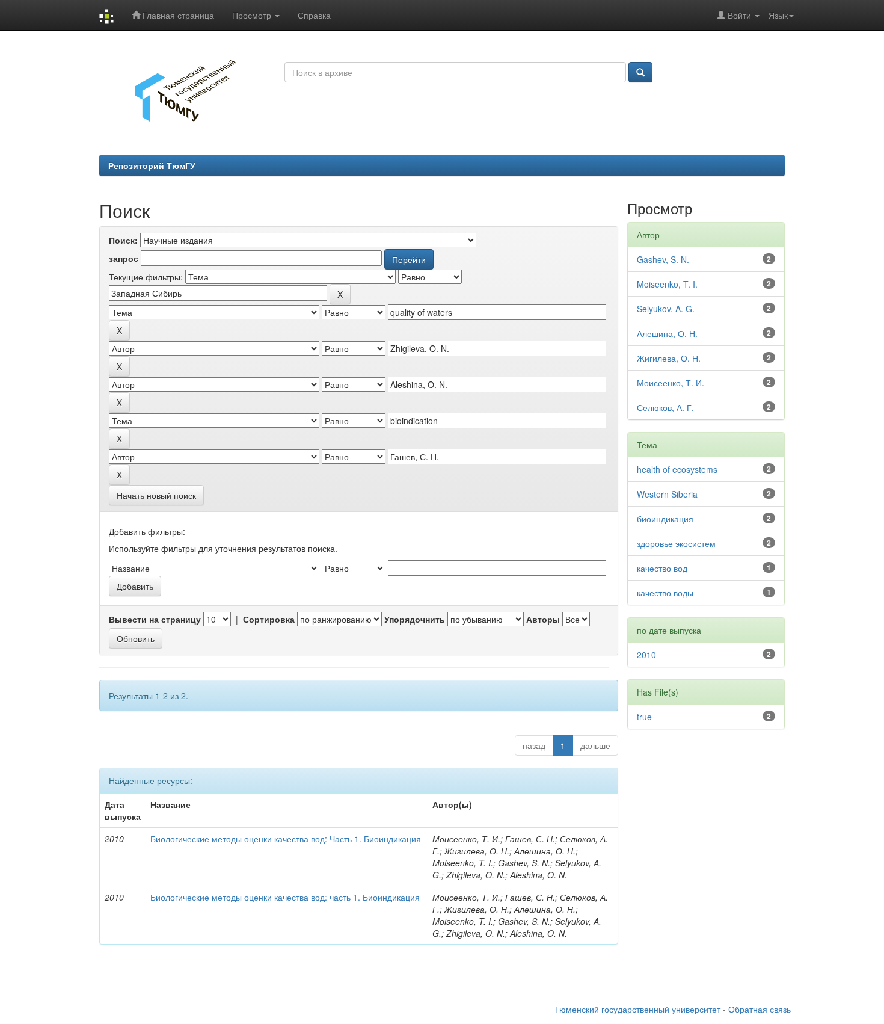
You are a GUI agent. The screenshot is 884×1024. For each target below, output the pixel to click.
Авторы (543, 619)
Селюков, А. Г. (665, 407)
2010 (646, 655)
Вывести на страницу (155, 619)
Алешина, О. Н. (667, 333)
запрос (123, 258)
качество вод (662, 568)
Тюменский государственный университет (637, 1009)
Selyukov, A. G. (666, 309)
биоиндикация (665, 519)
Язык (778, 15)
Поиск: (123, 240)
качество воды (665, 593)
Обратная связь (759, 1009)
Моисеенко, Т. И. (670, 383)
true (644, 717)
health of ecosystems (677, 469)
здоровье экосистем (676, 543)
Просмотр (253, 15)
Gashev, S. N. (663, 259)
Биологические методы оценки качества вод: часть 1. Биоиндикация (285, 897)
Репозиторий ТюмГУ (151, 165)
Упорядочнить (414, 619)
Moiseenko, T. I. (667, 284)
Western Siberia (667, 494)
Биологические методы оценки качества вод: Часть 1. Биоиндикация (285, 839)
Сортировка (269, 619)
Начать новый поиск (156, 495)
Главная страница (177, 15)
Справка (314, 15)
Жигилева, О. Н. (669, 358)
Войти (739, 15)
